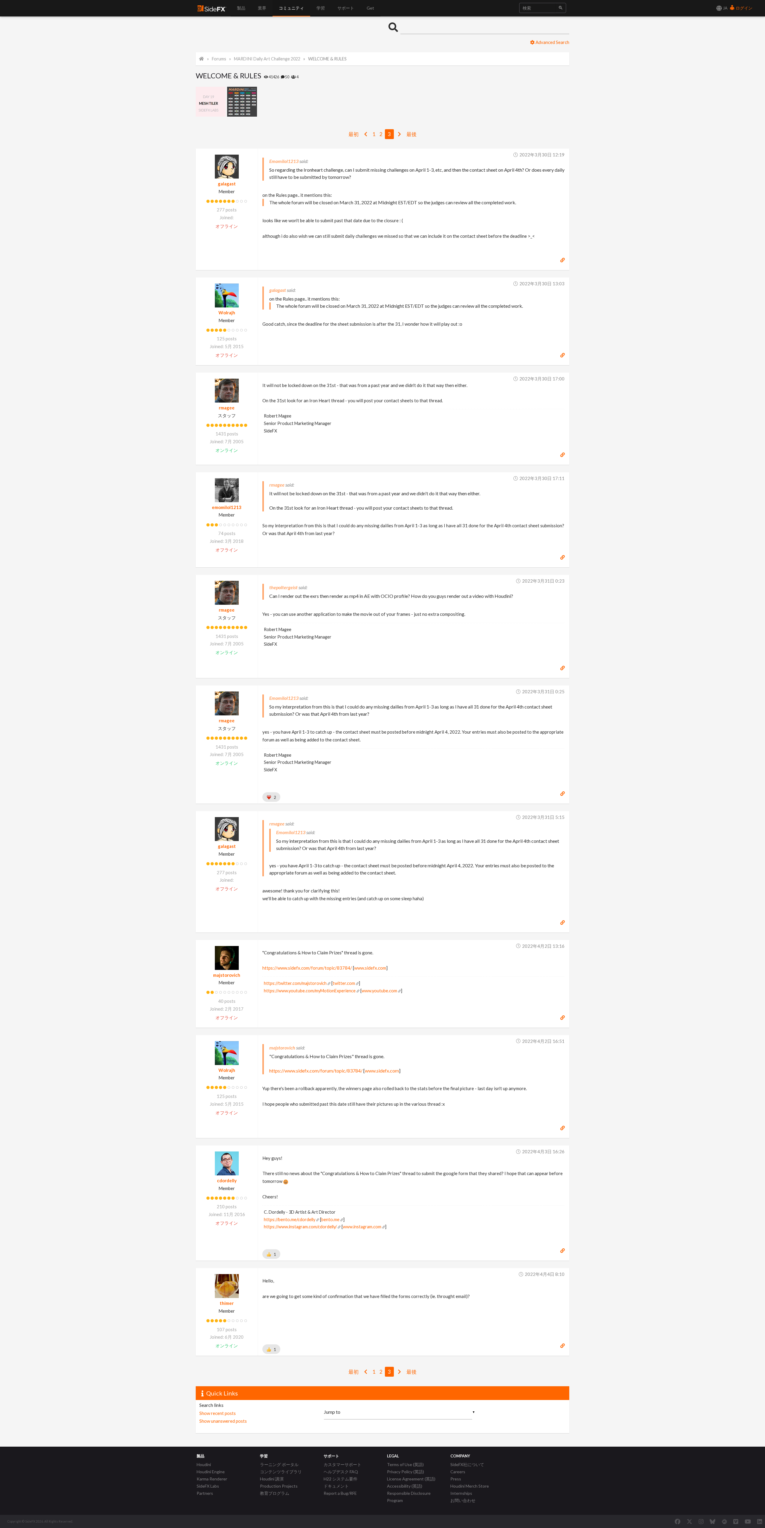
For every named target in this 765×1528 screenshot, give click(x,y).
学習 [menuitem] (320, 7)
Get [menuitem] (370, 7)
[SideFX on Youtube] (748, 1521)
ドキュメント (336, 1486)
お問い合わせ (462, 1500)
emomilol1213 (226, 507)
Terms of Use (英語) (405, 1464)
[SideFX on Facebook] (677, 1521)
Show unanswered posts (223, 1421)
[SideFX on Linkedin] (759, 1521)
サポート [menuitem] (345, 7)
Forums (219, 58)
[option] (211, 102)
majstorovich (226, 975)
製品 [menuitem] (241, 7)
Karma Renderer (212, 1478)
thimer (227, 1303)
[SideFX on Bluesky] (712, 1521)
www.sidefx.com (370, 968)
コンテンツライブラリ (281, 1471)
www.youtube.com (379, 990)
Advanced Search (552, 42)
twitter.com (344, 983)
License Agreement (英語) (411, 1478)
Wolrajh (226, 312)
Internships (461, 1493)
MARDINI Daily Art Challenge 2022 (267, 58)
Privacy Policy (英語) (405, 1471)
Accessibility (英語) (404, 1486)
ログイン (743, 7)
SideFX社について (467, 1464)
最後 (411, 134)
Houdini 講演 (272, 1478)
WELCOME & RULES (327, 58)
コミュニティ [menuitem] (291, 7)
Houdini (204, 1464)
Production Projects (279, 1486)
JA (725, 7)
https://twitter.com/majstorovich (295, 983)
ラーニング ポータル (279, 1464)
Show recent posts (217, 1413)
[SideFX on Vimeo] (735, 1521)
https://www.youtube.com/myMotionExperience (310, 990)
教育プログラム (274, 1493)
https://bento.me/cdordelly (289, 1219)
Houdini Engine (211, 1471)
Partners (205, 1493)
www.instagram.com (362, 1226)
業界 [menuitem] (262, 7)
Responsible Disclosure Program (409, 1497)
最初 (353, 134)
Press (455, 1478)
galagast (227, 183)
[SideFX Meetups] (724, 1521)
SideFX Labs (208, 1486)
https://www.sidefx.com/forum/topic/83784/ (307, 968)
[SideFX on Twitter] (689, 1521)
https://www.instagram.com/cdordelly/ (300, 1226)
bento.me (330, 1219)
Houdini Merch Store (469, 1486)
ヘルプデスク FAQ (341, 1471)
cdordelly (227, 1180)
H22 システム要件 (340, 1478)
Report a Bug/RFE (340, 1493)
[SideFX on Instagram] (701, 1521)
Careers (457, 1471)
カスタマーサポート (342, 1464)
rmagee (227, 407)
